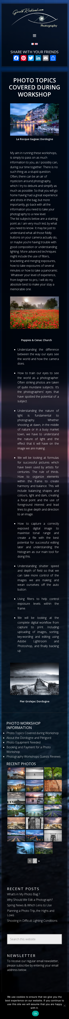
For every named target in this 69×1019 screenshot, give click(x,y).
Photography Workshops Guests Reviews (33, 756)
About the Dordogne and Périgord (28, 738)
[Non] (64, 1005)
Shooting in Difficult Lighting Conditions (32, 921)
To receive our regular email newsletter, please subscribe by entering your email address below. (33, 965)
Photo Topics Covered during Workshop (32, 733)
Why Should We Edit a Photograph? (30, 900)
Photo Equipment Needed (23, 742)
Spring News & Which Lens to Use (29, 905)
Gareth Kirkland (34, 18)
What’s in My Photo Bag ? (23, 894)
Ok (35, 1013)
